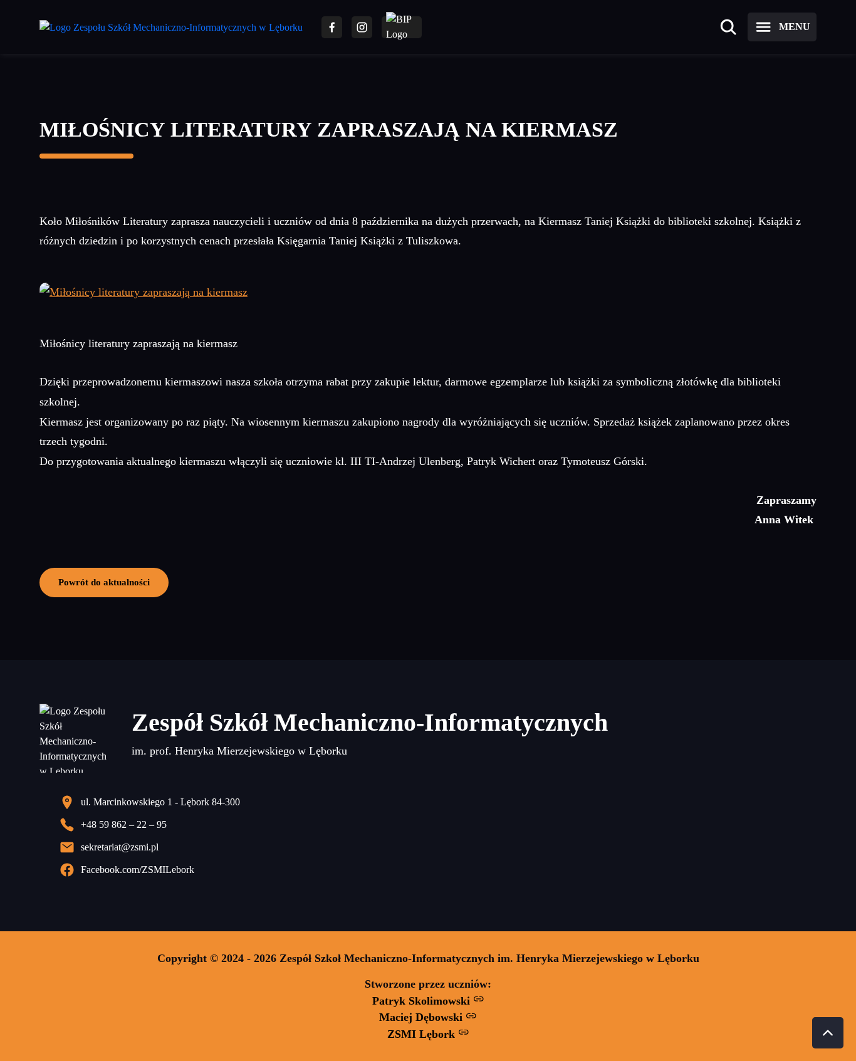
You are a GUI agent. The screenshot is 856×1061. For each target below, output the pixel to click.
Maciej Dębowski (422, 1017)
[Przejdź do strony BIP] (402, 27)
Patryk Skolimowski (422, 1001)
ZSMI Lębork (422, 1034)
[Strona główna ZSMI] (171, 27)
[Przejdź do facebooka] (331, 27)
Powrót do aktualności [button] (104, 582)
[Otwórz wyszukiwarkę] (728, 27)
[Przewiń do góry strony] (827, 1032)
